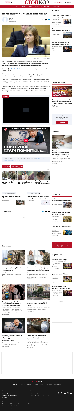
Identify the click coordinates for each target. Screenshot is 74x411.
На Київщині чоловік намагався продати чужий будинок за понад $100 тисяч (61, 17)
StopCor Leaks (47, 6)
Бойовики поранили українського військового (12, 197)
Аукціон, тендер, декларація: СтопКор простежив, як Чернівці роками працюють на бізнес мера (62, 44)
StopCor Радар (55, 6)
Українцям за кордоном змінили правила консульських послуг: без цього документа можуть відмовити (61, 228)
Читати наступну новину (34, 193)
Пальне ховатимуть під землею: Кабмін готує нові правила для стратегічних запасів (36, 337)
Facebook (42, 158)
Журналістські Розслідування (9, 395)
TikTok (18, 160)
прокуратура (15, 166)
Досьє (40, 6)
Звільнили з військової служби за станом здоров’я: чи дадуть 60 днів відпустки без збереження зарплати (38, 269)
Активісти (4, 397)
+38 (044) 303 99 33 (62, 246)
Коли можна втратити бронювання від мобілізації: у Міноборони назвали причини (12, 269)
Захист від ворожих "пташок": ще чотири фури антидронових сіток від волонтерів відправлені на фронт (62, 102)
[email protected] (15, 408)
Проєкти (17, 6)
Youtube (5, 160)
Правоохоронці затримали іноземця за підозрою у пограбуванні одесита (38, 197)
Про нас (4, 391)
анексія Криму (6, 166)
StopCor (11, 18)
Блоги (36, 6)
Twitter (9, 160)
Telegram (38, 158)
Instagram (13, 160)
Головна (4, 10)
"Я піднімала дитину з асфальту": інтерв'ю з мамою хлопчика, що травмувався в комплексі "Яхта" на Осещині (60, 153)
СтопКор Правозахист (7, 393)
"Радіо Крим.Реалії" (16, 69)
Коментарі (8, 211)
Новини (30, 6)
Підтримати (59, 2)
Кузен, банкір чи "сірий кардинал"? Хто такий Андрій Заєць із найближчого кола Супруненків (61, 289)
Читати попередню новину (9, 193)
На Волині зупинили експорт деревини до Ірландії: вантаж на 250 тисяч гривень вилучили (61, 200)
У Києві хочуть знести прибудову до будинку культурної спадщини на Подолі (38, 303)
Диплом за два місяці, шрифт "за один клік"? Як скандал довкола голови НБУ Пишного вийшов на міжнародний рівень (12, 337)
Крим (21, 166)
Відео (23, 6)
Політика (10, 10)
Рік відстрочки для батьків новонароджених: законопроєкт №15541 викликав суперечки (11, 303)
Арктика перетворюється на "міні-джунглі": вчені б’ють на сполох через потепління (61, 30)
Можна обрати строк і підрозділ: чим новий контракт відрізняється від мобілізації (62, 214)
